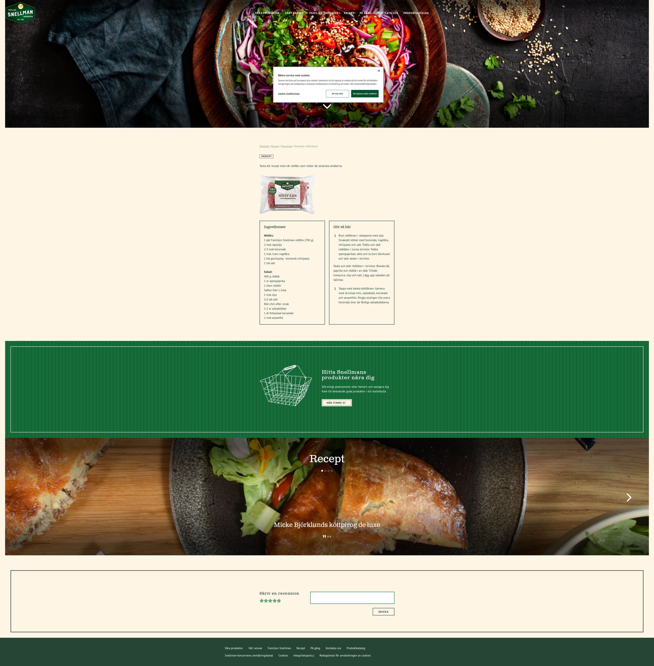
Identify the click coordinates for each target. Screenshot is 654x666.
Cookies (283, 655)
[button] (322, 471)
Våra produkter (234, 648)
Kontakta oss (333, 648)
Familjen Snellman (279, 648)
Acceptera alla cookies (365, 93)
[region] (328, 85)
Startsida (264, 146)
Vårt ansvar (255, 648)
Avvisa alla (337, 93)
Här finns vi (336, 402)
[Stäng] (379, 70)
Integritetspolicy (303, 655)
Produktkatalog (356, 648)
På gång (315, 648)
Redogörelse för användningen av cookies (345, 655)
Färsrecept (286, 146)
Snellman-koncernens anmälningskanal (249, 655)
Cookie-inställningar (289, 93)
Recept (275, 146)
